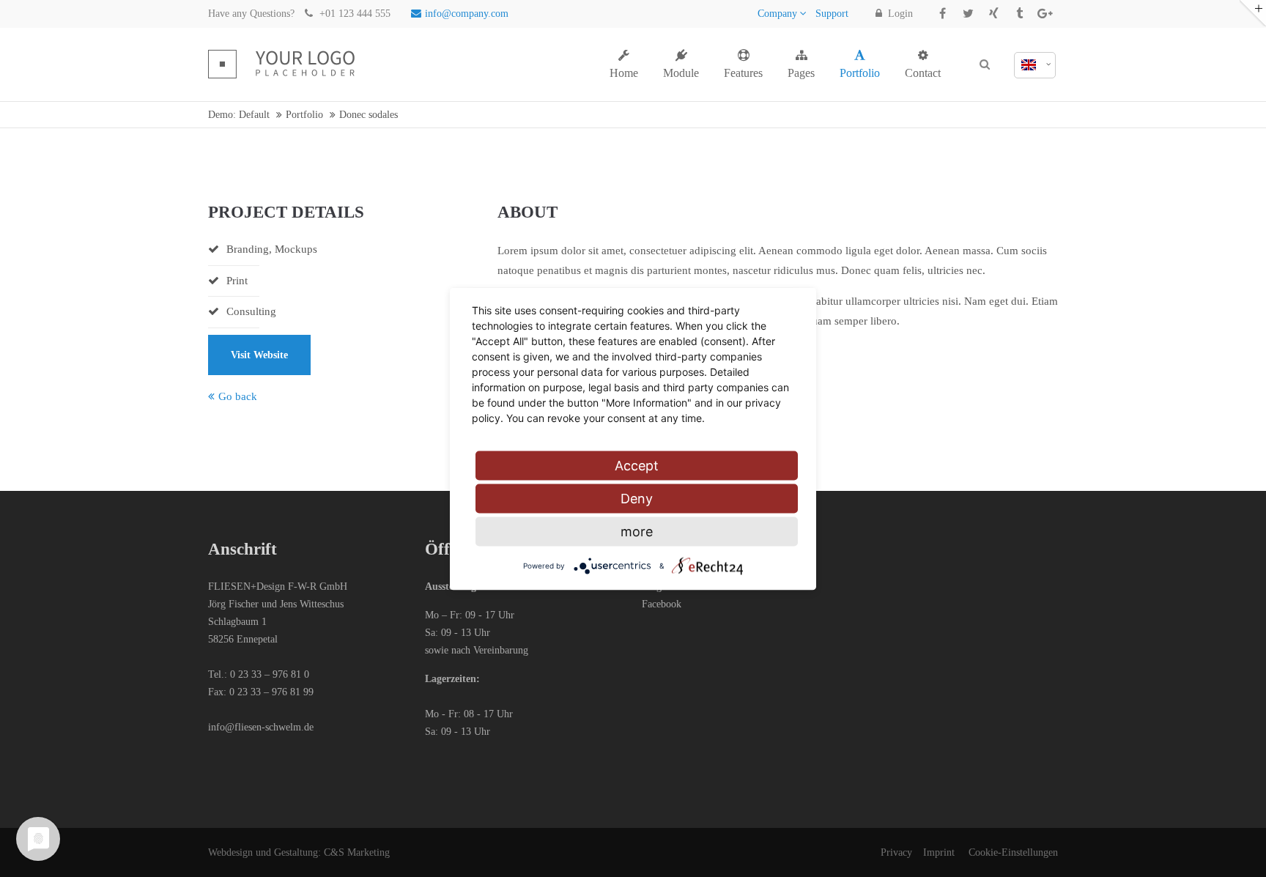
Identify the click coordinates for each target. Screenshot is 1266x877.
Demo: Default (239, 114)
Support (831, 13)
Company (777, 13)
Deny (637, 498)
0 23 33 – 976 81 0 (269, 674)
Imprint (939, 852)
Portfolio (304, 114)
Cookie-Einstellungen (1013, 852)
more (637, 531)
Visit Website (259, 354)
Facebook (661, 604)
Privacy (896, 852)
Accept (637, 465)
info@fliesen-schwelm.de (261, 727)
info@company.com (466, 13)
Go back (237, 396)
